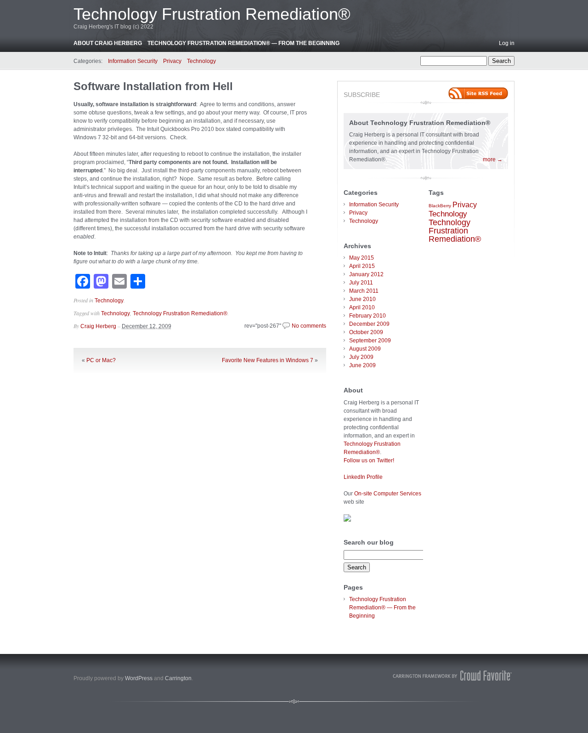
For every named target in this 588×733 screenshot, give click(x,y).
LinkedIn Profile (363, 477)
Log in (506, 43)
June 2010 (362, 299)
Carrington (178, 678)
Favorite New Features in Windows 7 (267, 360)
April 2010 (362, 307)
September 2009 (370, 340)
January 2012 (366, 274)
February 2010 (367, 316)
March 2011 (364, 291)
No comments (309, 326)
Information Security (133, 61)
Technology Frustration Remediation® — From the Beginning (243, 43)
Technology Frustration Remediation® (212, 14)
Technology (201, 61)
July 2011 (361, 282)
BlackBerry (440, 205)
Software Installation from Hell (153, 86)
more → (493, 159)
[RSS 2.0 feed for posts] (478, 93)
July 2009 (361, 357)
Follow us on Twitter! (369, 460)
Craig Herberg (98, 326)
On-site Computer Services (387, 493)
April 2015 (362, 266)
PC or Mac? (101, 360)
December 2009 (369, 324)
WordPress (139, 678)
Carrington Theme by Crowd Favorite (452, 675)
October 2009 (366, 332)
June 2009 (362, 365)
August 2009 (365, 349)
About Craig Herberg (108, 43)
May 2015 (361, 258)
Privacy (172, 61)
